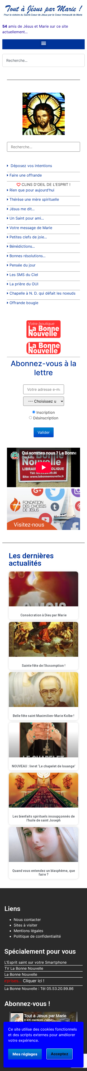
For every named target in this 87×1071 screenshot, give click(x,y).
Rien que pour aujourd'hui (32, 190)
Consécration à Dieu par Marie (43, 615)
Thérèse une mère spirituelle (34, 199)
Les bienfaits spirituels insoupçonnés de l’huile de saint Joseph (44, 818)
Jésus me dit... (22, 209)
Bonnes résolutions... (27, 255)
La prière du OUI (24, 284)
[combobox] (43, 60)
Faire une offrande (26, 175)
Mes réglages (25, 1054)
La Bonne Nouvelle (20, 974)
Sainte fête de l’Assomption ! (43, 665)
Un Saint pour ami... (27, 218)
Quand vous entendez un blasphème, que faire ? (43, 873)
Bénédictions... (22, 246)
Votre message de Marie (31, 227)
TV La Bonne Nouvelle (23, 968)
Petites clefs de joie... (28, 237)
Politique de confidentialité (37, 936)
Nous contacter (27, 919)
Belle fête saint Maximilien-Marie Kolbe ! (43, 716)
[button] (43, 43)
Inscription (45, 412)
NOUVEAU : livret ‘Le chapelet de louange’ (43, 766)
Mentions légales (28, 930)
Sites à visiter (25, 925)
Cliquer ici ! (23, 980)
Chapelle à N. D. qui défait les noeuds (42, 293)
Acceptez (59, 1053)
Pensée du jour (22, 265)
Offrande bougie (24, 302)
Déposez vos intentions (31, 165)
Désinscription (45, 418)
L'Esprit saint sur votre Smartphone (35, 962)
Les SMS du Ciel (24, 274)
